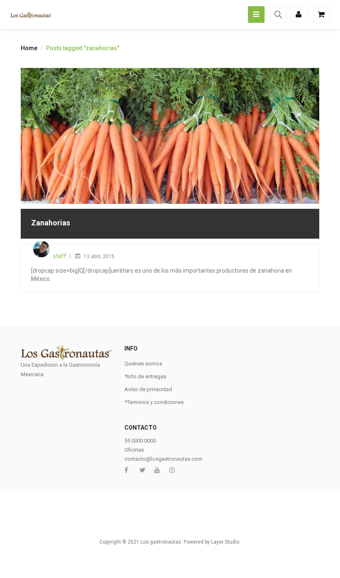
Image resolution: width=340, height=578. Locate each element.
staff (59, 256)
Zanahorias (50, 222)
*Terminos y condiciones (154, 402)
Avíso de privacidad (148, 389)
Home (29, 48)
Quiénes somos (143, 363)
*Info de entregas (145, 376)
